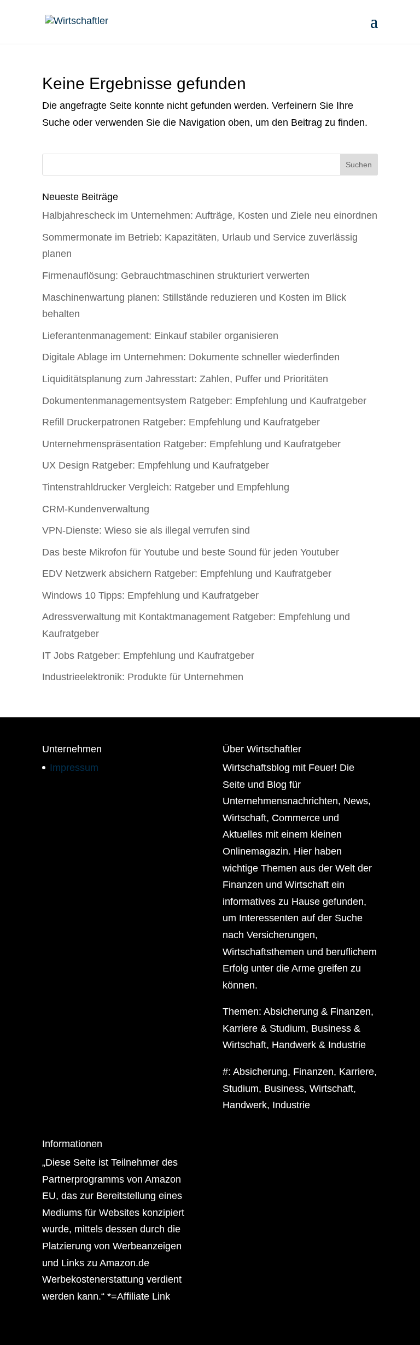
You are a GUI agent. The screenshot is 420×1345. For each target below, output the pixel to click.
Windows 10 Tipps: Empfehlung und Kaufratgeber (150, 595)
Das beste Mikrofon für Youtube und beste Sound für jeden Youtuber (190, 552)
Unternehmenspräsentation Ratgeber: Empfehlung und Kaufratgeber (191, 443)
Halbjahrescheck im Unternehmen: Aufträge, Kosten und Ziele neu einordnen (209, 215)
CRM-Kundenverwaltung (95, 509)
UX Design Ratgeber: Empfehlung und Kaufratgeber (155, 465)
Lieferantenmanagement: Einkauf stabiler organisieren (160, 335)
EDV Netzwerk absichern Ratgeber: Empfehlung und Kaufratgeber (186, 573)
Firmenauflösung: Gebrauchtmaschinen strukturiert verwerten (176, 275)
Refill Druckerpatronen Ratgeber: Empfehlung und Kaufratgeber (181, 422)
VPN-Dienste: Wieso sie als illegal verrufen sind (146, 530)
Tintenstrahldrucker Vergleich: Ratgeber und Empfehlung (165, 487)
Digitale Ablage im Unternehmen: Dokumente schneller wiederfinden (191, 357)
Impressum (74, 767)
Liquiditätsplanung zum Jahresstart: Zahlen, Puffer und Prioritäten (185, 378)
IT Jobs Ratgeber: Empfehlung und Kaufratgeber (148, 655)
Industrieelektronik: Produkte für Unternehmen (142, 676)
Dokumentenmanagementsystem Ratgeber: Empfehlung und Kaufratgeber (204, 400)
